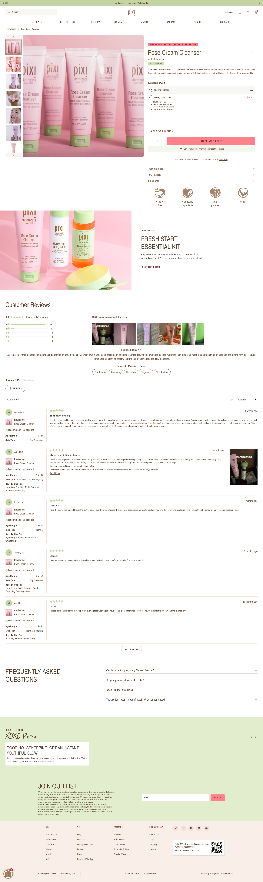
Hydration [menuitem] (131, 372)
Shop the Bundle (151, 267)
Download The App (85, 859)
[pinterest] (198, 828)
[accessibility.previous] (3, 3)
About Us (81, 839)
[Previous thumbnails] (13, 37)
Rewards (230, 12)
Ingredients (153, 180)
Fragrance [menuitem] (146, 372)
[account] (240, 12)
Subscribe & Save (121, 849)
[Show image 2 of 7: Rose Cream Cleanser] (13, 64)
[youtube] (206, 828)
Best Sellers (67, 22)
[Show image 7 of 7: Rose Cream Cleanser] (13, 150)
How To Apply (154, 174)
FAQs (151, 839)
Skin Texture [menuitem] (162, 372)
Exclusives (96, 22)
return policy (223, 160)
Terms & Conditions (226, 874)
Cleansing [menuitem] (116, 372)
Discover (224, 22)
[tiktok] (183, 828)
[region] (148, 334)
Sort (231, 399)
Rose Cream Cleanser (30, 29)
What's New (51, 839)
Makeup (145, 22)
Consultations (119, 844)
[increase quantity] (163, 141)
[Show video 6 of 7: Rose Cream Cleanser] (13, 133)
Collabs (49, 854)
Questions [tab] (28, 381)
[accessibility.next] (260, 3)
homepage (11, 29)
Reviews (80, 849)
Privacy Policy (214, 874)
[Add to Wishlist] (253, 52)
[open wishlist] (248, 12)
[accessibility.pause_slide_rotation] (6, 3)
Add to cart (211, 141)
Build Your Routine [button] (162, 131)
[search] (9, 12)
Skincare (119, 22)
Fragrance (171, 22)
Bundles (198, 22)
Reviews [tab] (12, 381)
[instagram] (175, 828)
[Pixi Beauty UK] (131, 12)
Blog (79, 834)
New (37, 22)
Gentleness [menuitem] (100, 372)
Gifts (48, 859)
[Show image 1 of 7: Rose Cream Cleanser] (13, 47)
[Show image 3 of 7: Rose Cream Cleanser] (13, 81)
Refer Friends (119, 839)
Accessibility (205, 874)
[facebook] (191, 828)
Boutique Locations (85, 844)
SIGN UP (217, 797)
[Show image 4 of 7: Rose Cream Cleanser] (13, 99)
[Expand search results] (53, 12)
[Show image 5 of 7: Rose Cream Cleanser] (13, 116)
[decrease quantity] (152, 141)
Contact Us (154, 834)
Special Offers (120, 854)
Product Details (155, 168)
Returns (152, 849)
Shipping (153, 844)
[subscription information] (165, 83)
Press (79, 854)
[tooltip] (141, 350)
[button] (29, 324)
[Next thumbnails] (13, 155)
